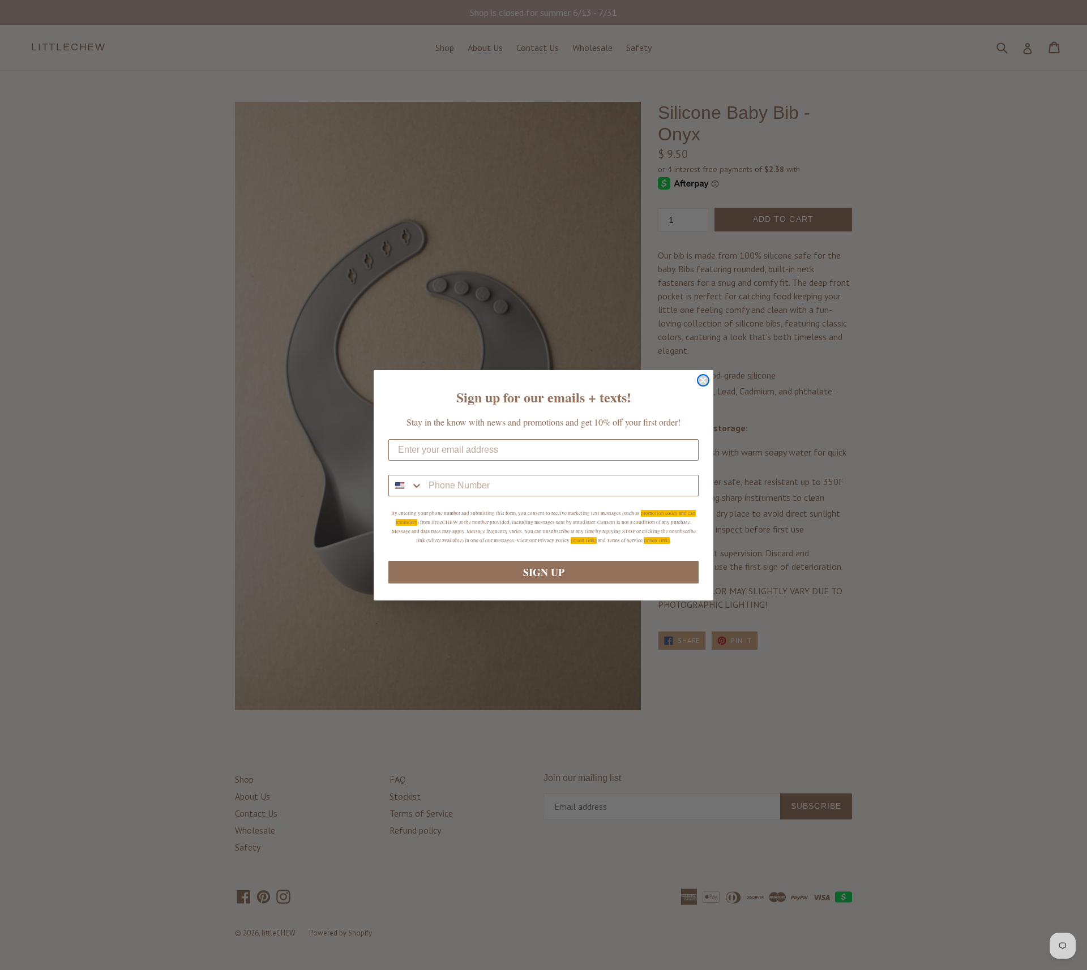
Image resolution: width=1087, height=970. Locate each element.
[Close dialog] (703, 380)
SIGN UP (543, 572)
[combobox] (406, 485)
